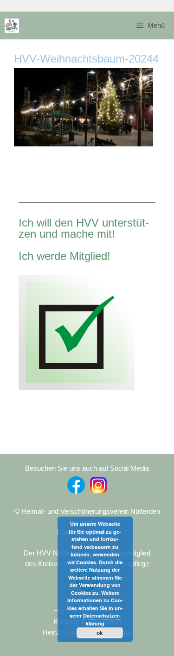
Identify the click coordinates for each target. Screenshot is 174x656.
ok (100, 633)
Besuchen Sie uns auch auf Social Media (87, 468)
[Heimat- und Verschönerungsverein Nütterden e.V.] (12, 26)
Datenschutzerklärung (102, 619)
